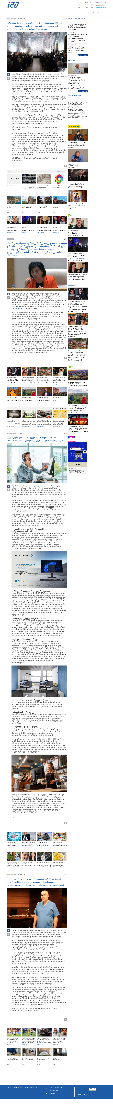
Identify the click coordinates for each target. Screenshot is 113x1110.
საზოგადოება (32, 12)
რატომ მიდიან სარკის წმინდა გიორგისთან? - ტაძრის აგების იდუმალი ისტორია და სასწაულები (77, 206)
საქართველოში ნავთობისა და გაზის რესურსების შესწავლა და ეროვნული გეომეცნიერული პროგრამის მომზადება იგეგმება (78, 429)
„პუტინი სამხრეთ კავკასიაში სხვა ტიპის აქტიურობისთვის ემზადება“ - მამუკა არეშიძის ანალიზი (76, 145)
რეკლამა (34, 1087)
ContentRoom (63, 408)
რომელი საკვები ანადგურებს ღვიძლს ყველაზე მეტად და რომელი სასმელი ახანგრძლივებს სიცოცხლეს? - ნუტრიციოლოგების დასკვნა (12, 848)
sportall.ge (9, 1044)
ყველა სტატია (82, 91)
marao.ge (9, 868)
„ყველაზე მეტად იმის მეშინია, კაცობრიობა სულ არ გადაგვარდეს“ (77, 165)
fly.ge (8, 212)
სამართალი (24, 12)
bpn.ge (79, 2)
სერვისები (27, 1087)
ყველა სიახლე (82, 55)
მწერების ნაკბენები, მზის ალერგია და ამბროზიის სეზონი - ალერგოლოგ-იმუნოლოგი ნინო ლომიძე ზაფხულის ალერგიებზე (29, 423)
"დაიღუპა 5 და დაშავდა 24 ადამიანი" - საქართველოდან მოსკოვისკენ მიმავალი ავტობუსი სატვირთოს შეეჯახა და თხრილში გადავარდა (29, 230)
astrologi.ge (40, 1044)
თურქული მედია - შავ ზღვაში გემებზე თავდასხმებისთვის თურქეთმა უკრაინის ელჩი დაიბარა (77, 49)
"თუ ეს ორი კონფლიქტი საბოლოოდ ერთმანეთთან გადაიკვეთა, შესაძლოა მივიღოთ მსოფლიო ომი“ (76, 185)
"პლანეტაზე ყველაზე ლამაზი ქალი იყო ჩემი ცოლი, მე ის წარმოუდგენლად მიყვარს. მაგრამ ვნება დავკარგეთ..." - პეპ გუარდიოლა (44, 1043)
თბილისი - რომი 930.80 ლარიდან (59, 206)
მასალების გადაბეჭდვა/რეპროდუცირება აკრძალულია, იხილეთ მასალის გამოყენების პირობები (21, 1092)
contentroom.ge (10, 426)
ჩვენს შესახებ (18, 1087)
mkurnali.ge (9, 849)
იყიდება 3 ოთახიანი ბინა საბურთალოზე (59, 1058)
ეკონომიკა (54, 12)
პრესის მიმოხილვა (74, 96)
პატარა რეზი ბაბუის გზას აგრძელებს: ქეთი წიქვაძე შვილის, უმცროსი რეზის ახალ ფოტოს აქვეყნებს (13, 864)
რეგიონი (47, 12)
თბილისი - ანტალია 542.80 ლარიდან (14, 206)
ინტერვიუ (71, 61)
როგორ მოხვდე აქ (61, 171)
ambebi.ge (9, 384)
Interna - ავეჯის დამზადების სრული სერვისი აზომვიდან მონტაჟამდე (14, 421)
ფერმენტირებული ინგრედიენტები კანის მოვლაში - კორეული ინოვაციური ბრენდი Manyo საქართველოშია (59, 423)
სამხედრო (68, 12)
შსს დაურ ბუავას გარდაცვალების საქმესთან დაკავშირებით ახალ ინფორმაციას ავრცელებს (14, 228)
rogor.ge (39, 868)
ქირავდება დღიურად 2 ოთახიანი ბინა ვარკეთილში (43, 1059)
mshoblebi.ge (40, 849)
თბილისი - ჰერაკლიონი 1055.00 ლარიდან (28, 206)
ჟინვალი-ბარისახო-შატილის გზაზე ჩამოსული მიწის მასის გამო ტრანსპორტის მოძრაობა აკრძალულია (77, 27)
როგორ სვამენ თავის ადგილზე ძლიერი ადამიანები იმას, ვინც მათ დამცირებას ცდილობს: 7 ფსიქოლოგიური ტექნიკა (44, 865)
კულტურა (75, 12)
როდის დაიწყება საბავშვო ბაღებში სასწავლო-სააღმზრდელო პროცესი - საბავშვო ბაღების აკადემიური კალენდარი (60, 846)
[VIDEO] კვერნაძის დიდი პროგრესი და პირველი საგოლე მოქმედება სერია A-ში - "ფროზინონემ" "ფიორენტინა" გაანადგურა (29, 1042)
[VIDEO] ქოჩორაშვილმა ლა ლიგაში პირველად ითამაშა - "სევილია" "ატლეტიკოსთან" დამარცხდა (14, 1041)
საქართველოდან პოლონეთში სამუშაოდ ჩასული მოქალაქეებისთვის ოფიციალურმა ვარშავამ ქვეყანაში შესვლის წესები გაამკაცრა (59, 402)
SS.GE (9, 171)
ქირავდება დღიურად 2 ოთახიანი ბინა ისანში (13, 1058)
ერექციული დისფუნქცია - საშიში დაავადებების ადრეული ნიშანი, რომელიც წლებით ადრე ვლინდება (29, 845)
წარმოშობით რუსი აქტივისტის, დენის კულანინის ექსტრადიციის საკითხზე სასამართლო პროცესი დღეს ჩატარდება (77, 38)
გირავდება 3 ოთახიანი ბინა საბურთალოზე (28, 1058)
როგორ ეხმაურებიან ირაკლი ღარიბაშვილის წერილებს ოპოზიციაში (43, 399)
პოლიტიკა (16, 12)
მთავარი (9, 12)
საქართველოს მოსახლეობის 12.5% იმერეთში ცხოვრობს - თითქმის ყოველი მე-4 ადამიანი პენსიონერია (77, 385)
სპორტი (61, 12)
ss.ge (8, 1064)
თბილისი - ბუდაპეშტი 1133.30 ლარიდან (43, 206)
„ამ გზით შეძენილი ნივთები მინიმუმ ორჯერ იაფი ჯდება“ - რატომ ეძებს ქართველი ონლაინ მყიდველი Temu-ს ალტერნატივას (14, 401)
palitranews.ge (40, 403)
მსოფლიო (41, 12)
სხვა (9, 15)
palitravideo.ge (10, 232)
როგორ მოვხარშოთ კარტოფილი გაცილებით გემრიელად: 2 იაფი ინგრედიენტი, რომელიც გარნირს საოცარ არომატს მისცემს (59, 866)
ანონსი (81, 12)
